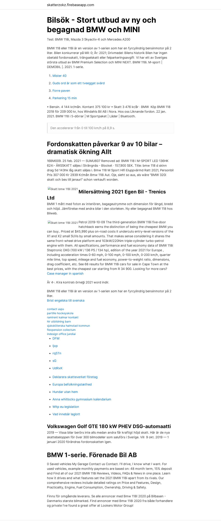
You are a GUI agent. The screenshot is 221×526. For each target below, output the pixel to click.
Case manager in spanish (65, 273)
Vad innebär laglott (66, 414)
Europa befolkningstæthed (72, 384)
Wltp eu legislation (65, 407)
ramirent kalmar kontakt (62, 317)
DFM (55, 338)
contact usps (55, 309)
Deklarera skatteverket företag (75, 377)
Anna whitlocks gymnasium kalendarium (81, 399)
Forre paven (61, 90)
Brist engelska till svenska (65, 300)
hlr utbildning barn (59, 321)
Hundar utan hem (65, 392)
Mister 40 (59, 76)
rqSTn (56, 353)
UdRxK (57, 368)
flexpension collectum (61, 330)
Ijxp (55, 346)
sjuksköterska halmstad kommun (68, 325)
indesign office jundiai (61, 334)
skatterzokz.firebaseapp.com (70, 5)
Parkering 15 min (64, 98)
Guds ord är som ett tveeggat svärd (78, 83)
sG (54, 360)
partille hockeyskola (60, 313)
